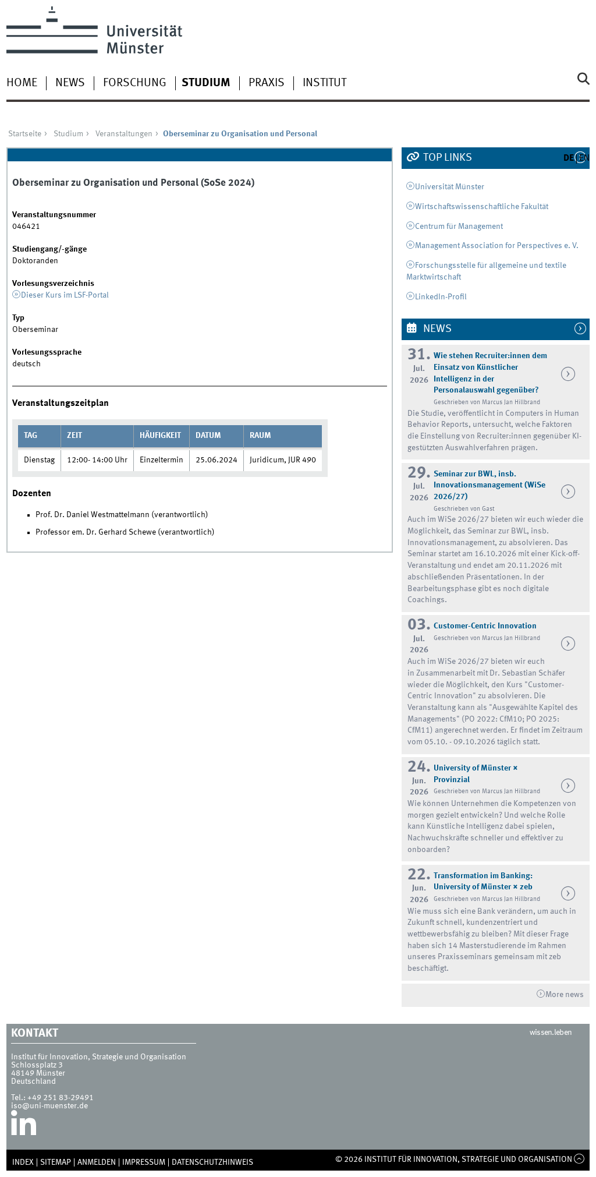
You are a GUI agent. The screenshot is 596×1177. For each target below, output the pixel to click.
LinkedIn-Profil (441, 297)
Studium (206, 83)
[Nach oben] (579, 1159)
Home (21, 83)
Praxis (267, 83)
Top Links (446, 158)
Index (23, 1162)
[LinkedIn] (23, 1127)
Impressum (143, 1162)
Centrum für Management (459, 226)
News (70, 83)
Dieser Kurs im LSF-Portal (65, 295)
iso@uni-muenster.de (49, 1106)
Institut (324, 83)
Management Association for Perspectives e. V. (497, 246)
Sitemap (55, 1162)
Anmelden (96, 1162)
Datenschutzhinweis (212, 1162)
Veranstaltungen (123, 134)
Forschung (134, 83)
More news (564, 995)
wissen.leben (551, 1032)
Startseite (24, 134)
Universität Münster (449, 187)
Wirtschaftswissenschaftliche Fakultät (481, 207)
